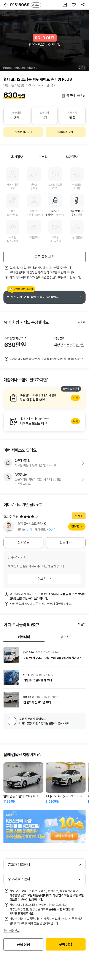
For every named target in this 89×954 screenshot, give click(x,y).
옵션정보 (17, 157)
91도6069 (25, 4)
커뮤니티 (24, 637)
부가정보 (72, 157)
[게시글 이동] (44, 655)
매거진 (65, 637)
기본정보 (44, 157)
